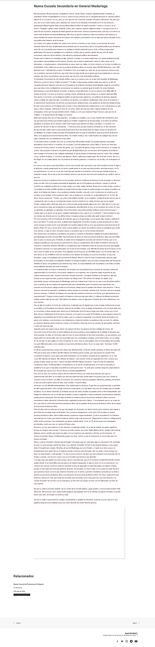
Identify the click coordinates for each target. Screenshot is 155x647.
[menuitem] (72, 5)
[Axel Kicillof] (39, 5)
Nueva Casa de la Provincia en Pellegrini (29, 584)
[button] (127, 5)
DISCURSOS (117, 6)
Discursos (18, 588)
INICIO (72, 6)
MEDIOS (107, 6)
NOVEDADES (82, 6)
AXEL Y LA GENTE (96, 6)
